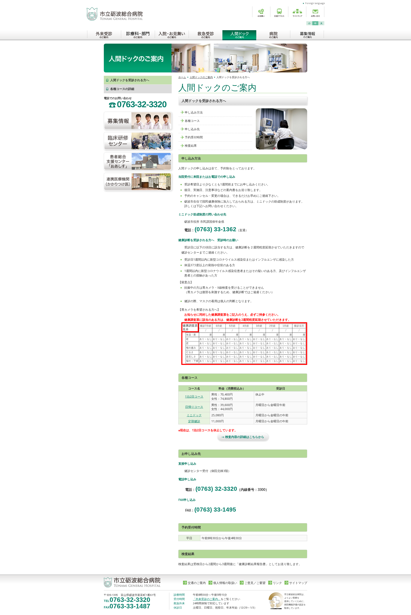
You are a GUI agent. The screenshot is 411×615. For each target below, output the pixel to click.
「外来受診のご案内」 (207, 599)
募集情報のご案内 (307, 34)
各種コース (192, 121)
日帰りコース (194, 407)
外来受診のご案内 (104, 34)
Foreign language (315, 3)
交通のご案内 (197, 583)
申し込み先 (192, 129)
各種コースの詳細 (122, 89)
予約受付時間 (194, 137)
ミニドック (194, 415)
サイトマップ (298, 583)
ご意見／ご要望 (254, 583)
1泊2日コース (194, 396)
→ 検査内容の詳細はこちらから (242, 437)
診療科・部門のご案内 (138, 34)
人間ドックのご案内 (239, 34)
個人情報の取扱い (225, 583)
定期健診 (194, 421)
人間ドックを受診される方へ (129, 80)
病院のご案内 (273, 34)
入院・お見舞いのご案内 (172, 34)
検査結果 (191, 145)
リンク (277, 583)
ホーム (182, 77)
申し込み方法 (194, 112)
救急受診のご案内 (205, 34)
